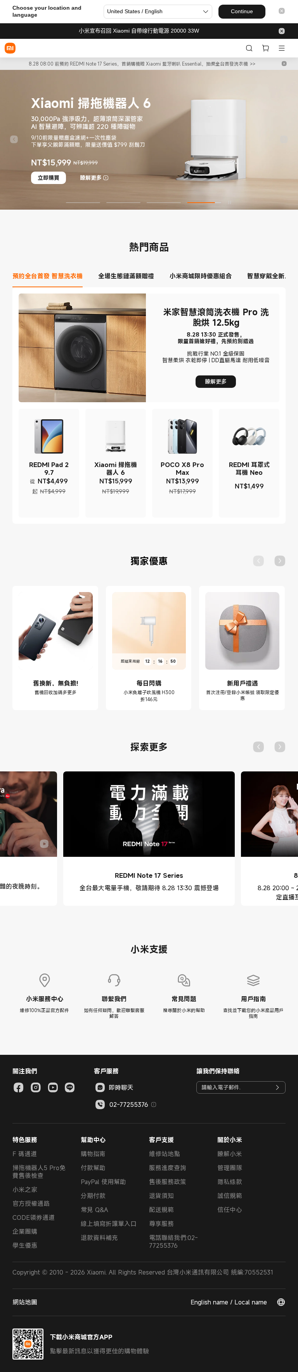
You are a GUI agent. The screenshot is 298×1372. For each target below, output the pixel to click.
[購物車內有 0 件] (265, 48)
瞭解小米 (229, 1154)
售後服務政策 (167, 1181)
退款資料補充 (99, 1237)
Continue (242, 11)
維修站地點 (164, 1154)
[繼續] (284, 139)
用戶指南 (253, 999)
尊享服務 (161, 1223)
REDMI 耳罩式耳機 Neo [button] (249, 468)
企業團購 (24, 1231)
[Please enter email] (277, 1087)
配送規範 (161, 1209)
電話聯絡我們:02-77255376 (173, 1241)
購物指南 (93, 1154)
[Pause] (229, 202)
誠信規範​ (229, 1195)
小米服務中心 (44, 999)
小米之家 (24, 1189)
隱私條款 (229, 1181)
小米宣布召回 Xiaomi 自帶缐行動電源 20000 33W (139, 31)
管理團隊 (229, 1168)
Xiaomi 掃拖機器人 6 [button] (115, 468)
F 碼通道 (24, 1154)
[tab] (51, 280)
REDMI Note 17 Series (149, 875)
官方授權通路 (31, 1203)
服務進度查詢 (167, 1168)
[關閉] (284, 64)
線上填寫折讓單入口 (109, 1223)
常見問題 (184, 999)
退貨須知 (161, 1195)
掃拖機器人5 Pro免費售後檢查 (39, 1172)
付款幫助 (93, 1168)
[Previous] (258, 561)
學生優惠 (24, 1245)
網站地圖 (24, 1302)
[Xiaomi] (10, 48)
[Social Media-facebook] (18, 1087)
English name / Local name (229, 1302)
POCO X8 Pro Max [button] (182, 468)
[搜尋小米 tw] (249, 48)
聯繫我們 (114, 999)
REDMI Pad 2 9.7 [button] (49, 468)
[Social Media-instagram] (35, 1087)
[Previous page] (14, 139)
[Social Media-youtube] (53, 1087)
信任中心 (229, 1209)
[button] (282, 11)
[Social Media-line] (70, 1087)
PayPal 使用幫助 (103, 1181)
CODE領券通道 (33, 1217)
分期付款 (93, 1195)
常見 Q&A (94, 1209)
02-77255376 (128, 1104)
